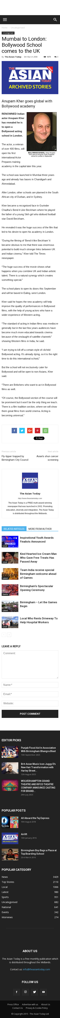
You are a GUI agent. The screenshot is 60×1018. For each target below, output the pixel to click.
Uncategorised (18, 27)
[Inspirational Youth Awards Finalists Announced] (10, 541)
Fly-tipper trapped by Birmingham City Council (15, 458)
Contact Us (17, 1008)
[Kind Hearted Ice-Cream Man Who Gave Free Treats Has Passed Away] (10, 558)
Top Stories (8, 881)
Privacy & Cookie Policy (37, 1008)
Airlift (24, 834)
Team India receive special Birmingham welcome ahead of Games (38, 573)
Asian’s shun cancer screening (47, 458)
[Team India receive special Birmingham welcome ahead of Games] (10, 574)
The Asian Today (13, 56)
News (5, 876)
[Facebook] (16, 992)
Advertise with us (30, 1004)
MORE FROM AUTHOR (40, 529)
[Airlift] (10, 838)
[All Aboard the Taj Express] (10, 822)
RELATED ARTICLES (14, 529)
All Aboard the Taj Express (35, 818)
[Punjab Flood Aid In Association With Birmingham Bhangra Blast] (10, 752)
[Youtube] (43, 992)
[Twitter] (34, 992)
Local (5, 546)
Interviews (7, 917)
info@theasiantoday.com (36, 969)
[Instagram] (25, 992)
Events (5, 594)
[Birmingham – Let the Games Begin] (10, 606)
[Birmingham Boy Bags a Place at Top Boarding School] (10, 854)
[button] (55, 19)
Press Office (13, 1004)
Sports (5, 897)
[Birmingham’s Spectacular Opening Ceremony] (10, 590)
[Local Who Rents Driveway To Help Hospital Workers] (10, 622)
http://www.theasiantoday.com (30, 498)
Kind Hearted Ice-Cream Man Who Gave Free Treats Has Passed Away (38, 557)
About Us (45, 1004)
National (6, 907)
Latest (5, 578)
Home (5, 27)
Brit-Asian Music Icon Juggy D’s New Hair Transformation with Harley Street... (38, 767)
